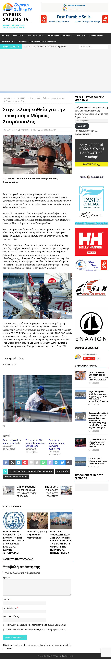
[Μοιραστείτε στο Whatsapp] (43, 462)
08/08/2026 (95, 467)
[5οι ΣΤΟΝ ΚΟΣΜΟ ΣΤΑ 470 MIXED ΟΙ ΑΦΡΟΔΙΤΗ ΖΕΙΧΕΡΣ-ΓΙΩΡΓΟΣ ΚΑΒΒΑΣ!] (80, 375)
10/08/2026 (95, 450)
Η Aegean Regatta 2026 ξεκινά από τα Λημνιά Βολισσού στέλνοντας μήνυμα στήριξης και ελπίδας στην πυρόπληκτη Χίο (98, 420)
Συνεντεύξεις (96, 35)
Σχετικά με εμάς (36, 35)
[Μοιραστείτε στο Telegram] (56, 462)
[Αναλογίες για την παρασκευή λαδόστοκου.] (38, 520)
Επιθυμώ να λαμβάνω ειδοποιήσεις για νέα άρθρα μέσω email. (35, 629)
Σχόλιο (6, 577)
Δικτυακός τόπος (11, 616)
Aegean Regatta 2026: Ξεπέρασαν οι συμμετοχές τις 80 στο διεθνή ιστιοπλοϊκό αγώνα (98, 396)
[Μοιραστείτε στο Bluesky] (62, 462)
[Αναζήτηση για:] (93, 46)
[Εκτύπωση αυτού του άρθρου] (37, 462)
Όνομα (6, 599)
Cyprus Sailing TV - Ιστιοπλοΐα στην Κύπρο (31, 471)
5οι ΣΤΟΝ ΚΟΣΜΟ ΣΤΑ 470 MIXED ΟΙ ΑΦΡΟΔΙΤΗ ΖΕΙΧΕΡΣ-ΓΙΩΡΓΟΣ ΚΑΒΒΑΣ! (98, 376)
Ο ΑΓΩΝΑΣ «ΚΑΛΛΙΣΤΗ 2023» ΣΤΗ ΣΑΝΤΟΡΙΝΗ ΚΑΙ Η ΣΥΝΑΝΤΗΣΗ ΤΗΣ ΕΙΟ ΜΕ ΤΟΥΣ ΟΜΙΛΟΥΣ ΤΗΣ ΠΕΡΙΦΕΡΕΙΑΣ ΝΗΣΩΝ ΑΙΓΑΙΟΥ (61, 542)
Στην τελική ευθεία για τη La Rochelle (12, 441)
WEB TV (79, 35)
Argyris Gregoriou (28, 129)
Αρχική (5, 35)
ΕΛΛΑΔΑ (52, 129)
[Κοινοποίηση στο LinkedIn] (18, 462)
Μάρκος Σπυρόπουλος (16, 477)
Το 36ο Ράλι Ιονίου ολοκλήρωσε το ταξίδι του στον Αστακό (97, 443)
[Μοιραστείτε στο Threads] (68, 462)
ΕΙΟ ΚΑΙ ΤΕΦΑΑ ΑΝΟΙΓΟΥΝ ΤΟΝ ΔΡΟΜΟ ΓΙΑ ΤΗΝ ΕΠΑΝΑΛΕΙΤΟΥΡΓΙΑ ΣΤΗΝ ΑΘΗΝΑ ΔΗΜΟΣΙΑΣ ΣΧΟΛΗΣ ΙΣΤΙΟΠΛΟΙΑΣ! (13, 542)
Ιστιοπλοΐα (62, 471)
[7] (37, 172)
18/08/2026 (95, 383)
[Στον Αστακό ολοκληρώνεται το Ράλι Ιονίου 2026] (80, 461)
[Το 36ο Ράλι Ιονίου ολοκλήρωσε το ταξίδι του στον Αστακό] (80, 442)
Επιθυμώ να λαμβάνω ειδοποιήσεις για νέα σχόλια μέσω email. (36, 624)
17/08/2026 (95, 404)
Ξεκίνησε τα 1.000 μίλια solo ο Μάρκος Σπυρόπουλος (35, 443)
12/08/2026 (95, 431)
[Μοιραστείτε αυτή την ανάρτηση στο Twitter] (12, 462)
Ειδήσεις (17, 35)
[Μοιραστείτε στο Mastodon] (50, 462)
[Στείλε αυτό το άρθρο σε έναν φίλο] (31, 462)
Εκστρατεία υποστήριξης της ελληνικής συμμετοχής (56, 444)
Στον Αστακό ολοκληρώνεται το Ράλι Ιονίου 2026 (97, 461)
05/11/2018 (11, 129)
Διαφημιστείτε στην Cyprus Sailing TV (37, 41)
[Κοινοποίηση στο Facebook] (6, 462)
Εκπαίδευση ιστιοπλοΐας (60, 35)
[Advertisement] (55, 71)
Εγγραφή (82, 125)
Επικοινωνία (8, 41)
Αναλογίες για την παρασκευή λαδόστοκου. (37, 534)
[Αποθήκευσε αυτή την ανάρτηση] (25, 462)
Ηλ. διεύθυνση (10, 608)
